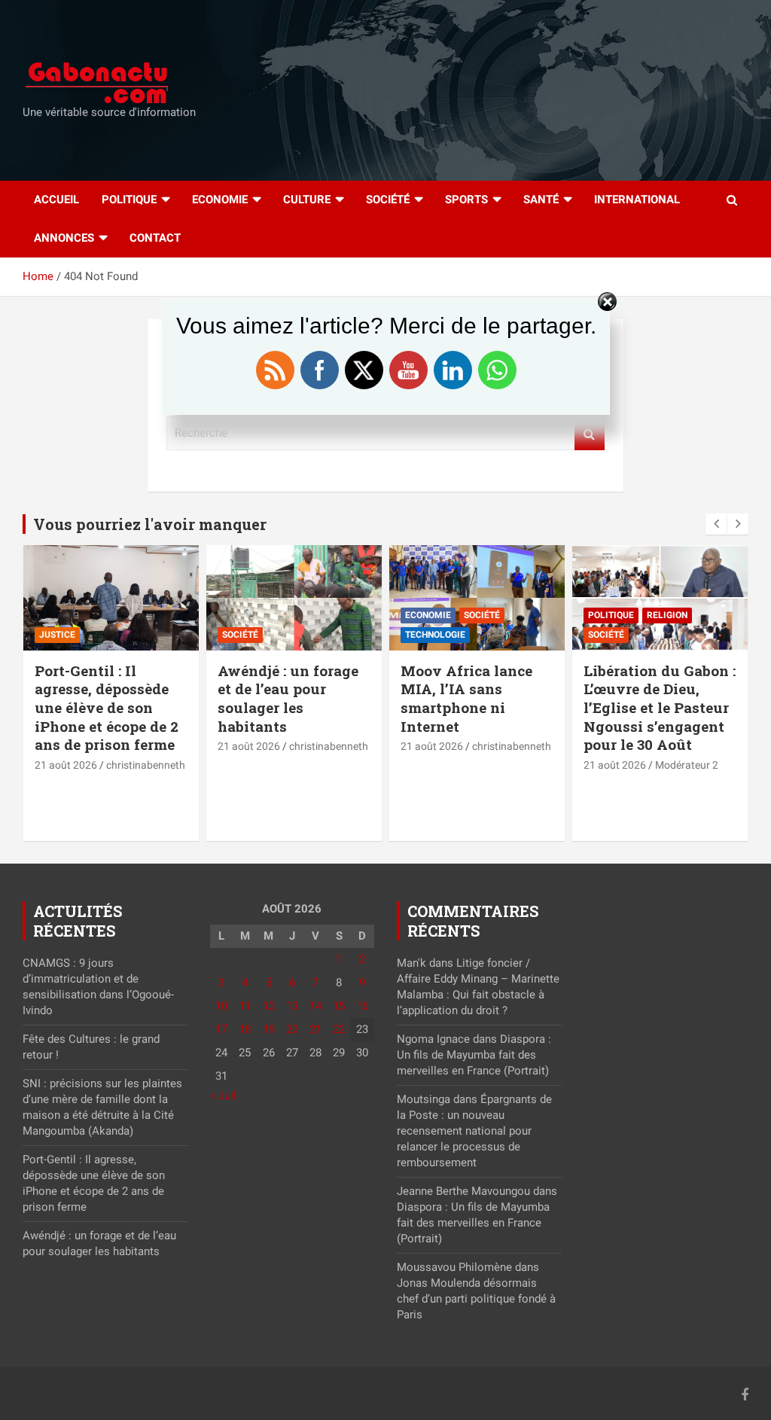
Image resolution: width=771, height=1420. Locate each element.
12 (269, 1006)
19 (269, 1029)
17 (221, 1029)
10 (221, 1006)
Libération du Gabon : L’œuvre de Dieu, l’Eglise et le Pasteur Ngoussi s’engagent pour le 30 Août (660, 707)
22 (339, 1029)
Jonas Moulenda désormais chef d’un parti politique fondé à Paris (476, 1298)
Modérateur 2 (686, 765)
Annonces (64, 238)
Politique (129, 199)
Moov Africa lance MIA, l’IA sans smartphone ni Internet (466, 698)
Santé (541, 199)
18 (245, 1029)
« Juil (223, 1095)
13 (292, 1006)
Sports (466, 199)
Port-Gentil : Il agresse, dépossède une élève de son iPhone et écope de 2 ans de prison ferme (106, 707)
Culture (307, 199)
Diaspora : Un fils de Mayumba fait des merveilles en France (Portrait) (474, 1054)
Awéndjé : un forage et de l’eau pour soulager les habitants (288, 698)
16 (362, 1006)
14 (315, 1006)
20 (292, 1029)
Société (388, 199)
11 (245, 1006)
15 (339, 1006)
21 (315, 1029)
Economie (220, 199)
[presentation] (716, 524)
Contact (155, 238)
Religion (667, 615)
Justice (57, 634)
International (637, 199)
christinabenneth (145, 765)
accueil (56, 199)
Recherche (589, 433)
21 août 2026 (66, 765)
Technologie (435, 634)
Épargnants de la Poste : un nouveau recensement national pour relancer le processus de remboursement (474, 1130)
